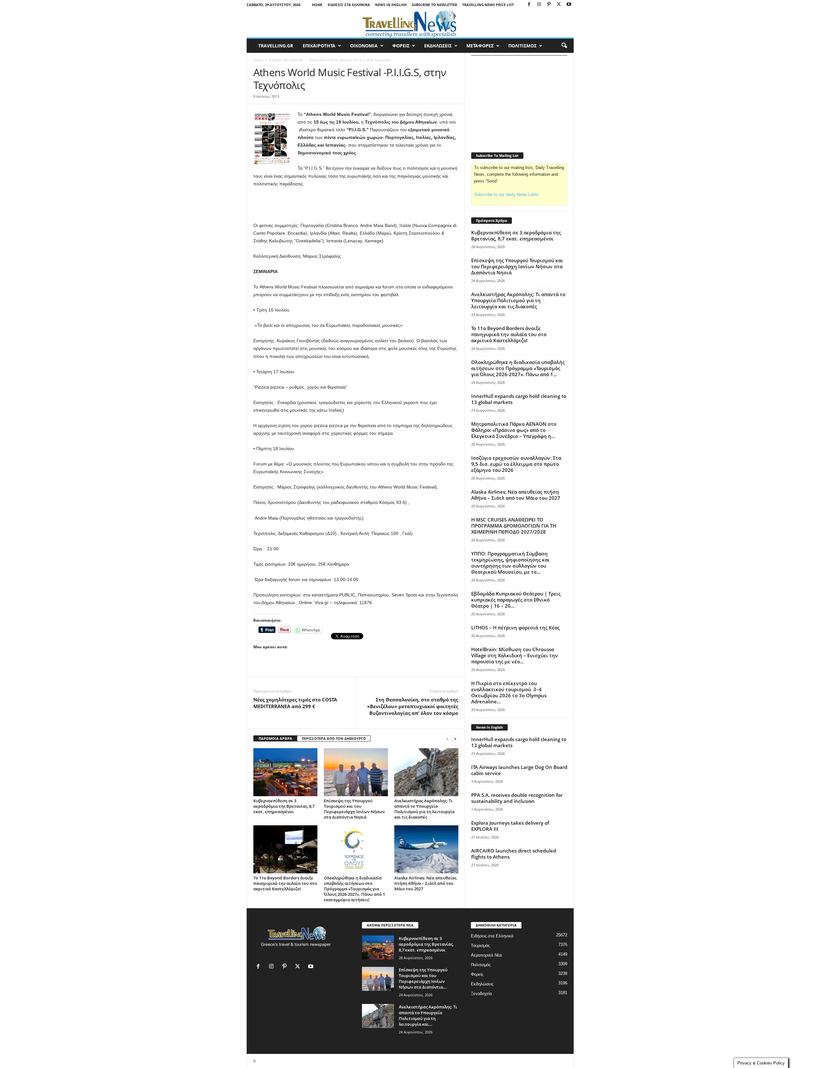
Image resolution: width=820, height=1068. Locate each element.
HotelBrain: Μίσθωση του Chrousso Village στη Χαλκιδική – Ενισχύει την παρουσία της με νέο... (514, 655)
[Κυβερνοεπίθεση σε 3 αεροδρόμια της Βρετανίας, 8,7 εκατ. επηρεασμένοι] (285, 772)
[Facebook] (529, 4)
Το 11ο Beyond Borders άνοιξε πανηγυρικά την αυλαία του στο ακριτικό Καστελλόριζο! (285, 883)
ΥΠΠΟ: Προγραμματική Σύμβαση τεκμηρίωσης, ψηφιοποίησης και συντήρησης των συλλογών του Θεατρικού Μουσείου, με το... (510, 562)
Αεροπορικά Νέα (486, 955)
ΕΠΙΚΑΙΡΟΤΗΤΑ (319, 46)
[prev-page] (447, 738)
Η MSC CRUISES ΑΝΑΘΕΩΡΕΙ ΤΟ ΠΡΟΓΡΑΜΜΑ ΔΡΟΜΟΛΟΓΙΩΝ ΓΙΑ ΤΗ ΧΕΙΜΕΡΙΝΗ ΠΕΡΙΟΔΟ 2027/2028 (513, 525)
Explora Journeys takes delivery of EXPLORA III (510, 826)
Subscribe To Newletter (434, 4)
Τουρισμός (480, 945)
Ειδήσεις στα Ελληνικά (349, 4)
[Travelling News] (410, 23)
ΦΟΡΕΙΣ (400, 46)
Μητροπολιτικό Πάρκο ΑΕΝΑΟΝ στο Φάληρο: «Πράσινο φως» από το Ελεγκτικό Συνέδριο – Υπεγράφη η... (513, 430)
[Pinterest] (549, 4)
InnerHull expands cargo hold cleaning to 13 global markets (518, 399)
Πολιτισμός (481, 964)
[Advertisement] (356, 204)
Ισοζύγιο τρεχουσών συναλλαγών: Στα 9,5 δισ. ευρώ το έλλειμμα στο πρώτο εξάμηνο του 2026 (516, 464)
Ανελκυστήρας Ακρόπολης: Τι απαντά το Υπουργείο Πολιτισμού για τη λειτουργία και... (428, 1015)
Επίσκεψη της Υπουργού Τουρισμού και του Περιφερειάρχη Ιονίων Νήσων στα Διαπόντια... (423, 978)
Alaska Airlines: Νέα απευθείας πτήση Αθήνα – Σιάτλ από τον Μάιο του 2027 (425, 883)
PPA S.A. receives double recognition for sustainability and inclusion (516, 798)
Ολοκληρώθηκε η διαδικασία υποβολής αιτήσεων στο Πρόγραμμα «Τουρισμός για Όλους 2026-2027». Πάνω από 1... (518, 368)
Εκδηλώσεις (482, 984)
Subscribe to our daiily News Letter (506, 194)
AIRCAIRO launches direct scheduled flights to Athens (513, 853)
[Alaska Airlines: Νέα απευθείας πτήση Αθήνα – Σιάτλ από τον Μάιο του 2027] (426, 849)
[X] (559, 4)
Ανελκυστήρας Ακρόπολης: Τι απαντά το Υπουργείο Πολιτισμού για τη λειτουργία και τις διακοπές (424, 809)
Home (317, 4)
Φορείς (477, 974)
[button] (564, 46)
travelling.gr (275, 46)
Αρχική (258, 60)
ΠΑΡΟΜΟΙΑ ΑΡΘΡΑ (275, 738)
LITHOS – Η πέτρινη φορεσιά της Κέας (515, 627)
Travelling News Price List (488, 4)
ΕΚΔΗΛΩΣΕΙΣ (438, 46)
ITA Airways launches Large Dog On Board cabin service (519, 770)
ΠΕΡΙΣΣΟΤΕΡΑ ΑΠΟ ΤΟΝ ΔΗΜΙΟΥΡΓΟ (334, 738)
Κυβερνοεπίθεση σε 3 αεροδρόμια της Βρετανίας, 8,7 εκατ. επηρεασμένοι (284, 806)
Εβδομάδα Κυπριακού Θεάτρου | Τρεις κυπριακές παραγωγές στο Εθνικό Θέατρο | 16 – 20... (516, 599)
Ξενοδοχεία (481, 993)
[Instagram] (539, 4)
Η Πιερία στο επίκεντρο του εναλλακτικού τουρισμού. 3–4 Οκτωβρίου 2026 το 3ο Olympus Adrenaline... (508, 692)
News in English (390, 4)
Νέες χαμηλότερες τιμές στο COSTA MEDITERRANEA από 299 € (295, 702)
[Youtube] (569, 4)
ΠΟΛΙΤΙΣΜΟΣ (522, 46)
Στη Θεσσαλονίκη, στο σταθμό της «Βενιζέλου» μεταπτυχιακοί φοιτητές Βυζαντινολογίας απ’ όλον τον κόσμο (412, 706)
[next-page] (455, 738)
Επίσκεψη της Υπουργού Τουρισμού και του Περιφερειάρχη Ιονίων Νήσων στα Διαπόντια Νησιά (354, 809)
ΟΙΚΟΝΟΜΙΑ (364, 46)
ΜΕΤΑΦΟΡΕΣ (480, 46)
